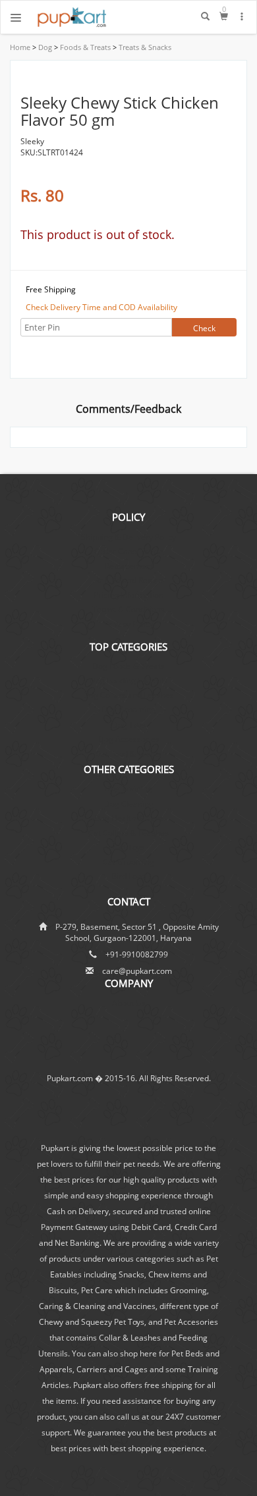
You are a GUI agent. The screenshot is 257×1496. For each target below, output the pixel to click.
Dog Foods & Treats (128, 666)
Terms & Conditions (128, 609)
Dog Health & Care (128, 818)
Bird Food (128, 876)
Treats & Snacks (144, 47)
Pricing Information (128, 595)
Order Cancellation (128, 551)
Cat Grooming (128, 861)
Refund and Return (129, 580)
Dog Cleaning (129, 803)
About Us (129, 1003)
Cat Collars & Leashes (128, 832)
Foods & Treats (84, 47)
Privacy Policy (129, 623)
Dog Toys (129, 724)
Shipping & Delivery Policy (128, 537)
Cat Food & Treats (128, 753)
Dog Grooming (128, 709)
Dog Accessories (128, 739)
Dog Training (128, 788)
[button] (242, 16)
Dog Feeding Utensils (128, 680)
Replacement (129, 566)
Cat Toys (128, 847)
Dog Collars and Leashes (128, 695)
